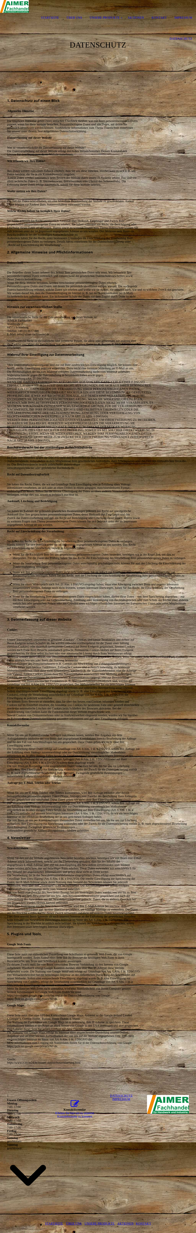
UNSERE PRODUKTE (99, 1223)
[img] (14, 10)
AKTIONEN (125, 1223)
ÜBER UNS (74, 1223)
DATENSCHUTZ (121, 1095)
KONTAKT (143, 1223)
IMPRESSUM (121, 1099)
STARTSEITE (54, 1223)
